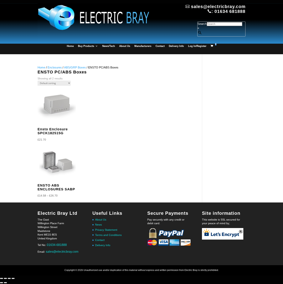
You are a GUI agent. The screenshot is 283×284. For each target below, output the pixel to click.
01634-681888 (57, 245)
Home (70, 46)
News (98, 224)
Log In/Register (197, 46)
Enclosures (55, 67)
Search (202, 23)
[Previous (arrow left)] (1, 282)
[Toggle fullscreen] (5, 278)
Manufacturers (142, 46)
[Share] (9, 278)
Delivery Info (176, 46)
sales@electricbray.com (62, 251)
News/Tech (108, 46)
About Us (124, 46)
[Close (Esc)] (13, 278)
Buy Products (86, 46)
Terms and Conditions (108, 235)
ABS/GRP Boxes (75, 67)
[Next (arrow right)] (5, 282)
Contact (160, 46)
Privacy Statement (106, 229)
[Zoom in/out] (1, 278)
